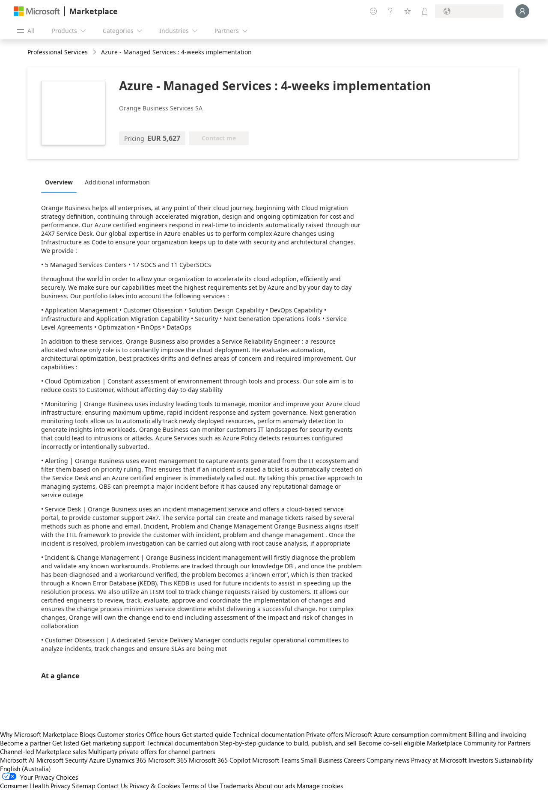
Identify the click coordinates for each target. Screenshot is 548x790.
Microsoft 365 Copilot (219, 760)
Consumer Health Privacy (35, 785)
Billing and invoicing (497, 734)
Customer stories (120, 734)
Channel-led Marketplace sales (43, 751)
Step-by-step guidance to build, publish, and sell (288, 743)
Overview (59, 182)
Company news (387, 760)
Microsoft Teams (275, 760)
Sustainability (514, 760)
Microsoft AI (17, 760)
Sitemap (83, 785)
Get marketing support (113, 743)
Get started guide (206, 734)
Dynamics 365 (126, 760)
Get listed (65, 743)
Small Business (321, 760)
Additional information (117, 182)
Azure (97, 760)
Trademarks (236, 785)
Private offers (324, 734)
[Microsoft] (37, 11)
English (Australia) (25, 768)
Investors (480, 760)
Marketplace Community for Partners (478, 743)
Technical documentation (268, 734)
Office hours (163, 734)
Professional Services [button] (57, 52)
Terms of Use (200, 785)
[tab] (61, 181)
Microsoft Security (61, 760)
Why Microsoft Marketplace (39, 734)
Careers (354, 760)
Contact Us (112, 785)
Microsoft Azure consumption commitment (406, 734)
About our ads (275, 785)
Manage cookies (320, 785)
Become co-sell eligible (391, 743)
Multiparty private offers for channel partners (151, 751)
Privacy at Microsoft (439, 760)
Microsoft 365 (167, 760)
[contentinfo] (95, 52)
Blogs (87, 734)
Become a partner (25, 743)
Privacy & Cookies (154, 785)
